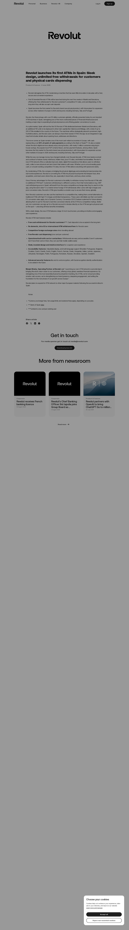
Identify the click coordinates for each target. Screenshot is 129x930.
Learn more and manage (94, 908)
